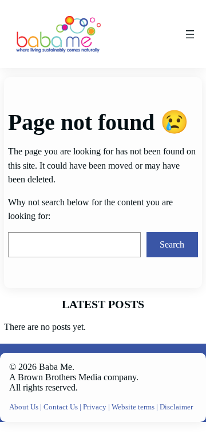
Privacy (95, 407)
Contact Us (61, 407)
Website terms (133, 407)
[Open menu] (190, 34)
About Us (24, 407)
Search (172, 244)
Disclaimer (176, 407)
